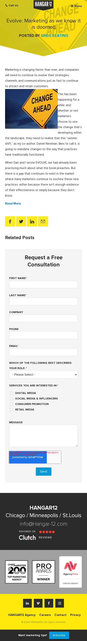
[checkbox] (43, 400)
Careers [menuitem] (45, 615)
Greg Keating (54, 35)
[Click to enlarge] (31, 108)
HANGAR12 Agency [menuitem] (22, 615)
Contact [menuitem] (60, 615)
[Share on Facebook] (10, 221)
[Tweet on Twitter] (21, 221)
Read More (13, 203)
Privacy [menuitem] (75, 615)
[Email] (43, 221)
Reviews (45, 537)
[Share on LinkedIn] (32, 221)
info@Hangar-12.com (43, 524)
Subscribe (59, 635)
